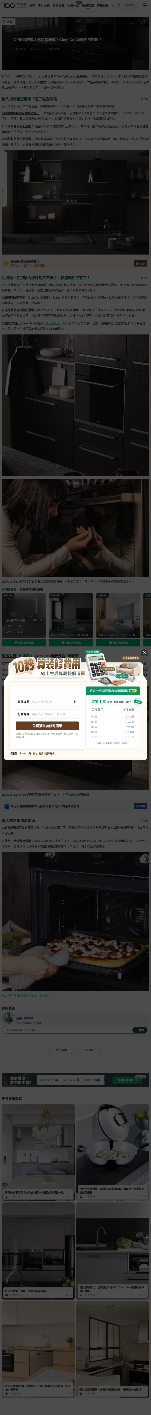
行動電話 (23, 714)
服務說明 (68, 733)
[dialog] (75, 707)
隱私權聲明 (56, 733)
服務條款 (44, 733)
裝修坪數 (23, 702)
